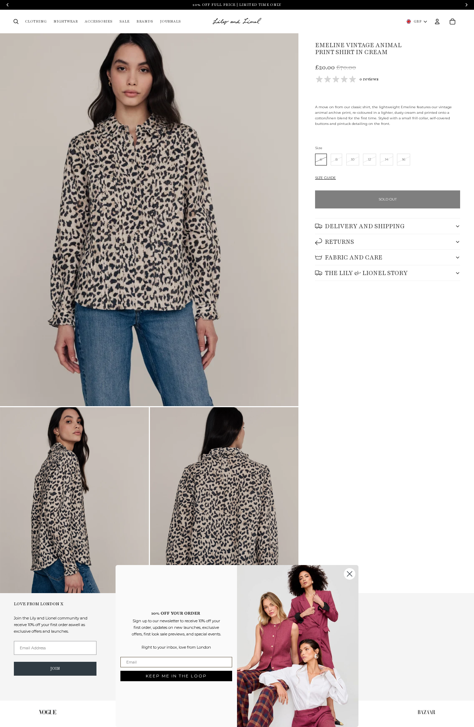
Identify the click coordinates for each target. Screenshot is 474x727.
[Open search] (16, 21)
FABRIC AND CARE (353, 257)
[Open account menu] (437, 21)
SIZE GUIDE (325, 178)
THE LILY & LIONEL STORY (366, 273)
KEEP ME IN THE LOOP (176, 675)
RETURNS (339, 242)
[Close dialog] (350, 574)
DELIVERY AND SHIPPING (365, 226)
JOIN (55, 668)
